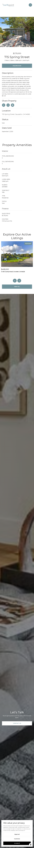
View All (17, 286)
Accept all (17, 843)
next (19, 281)
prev (15, 281)
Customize (17, 838)
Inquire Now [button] (17, 65)
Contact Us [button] (17, 723)
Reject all (17, 834)
